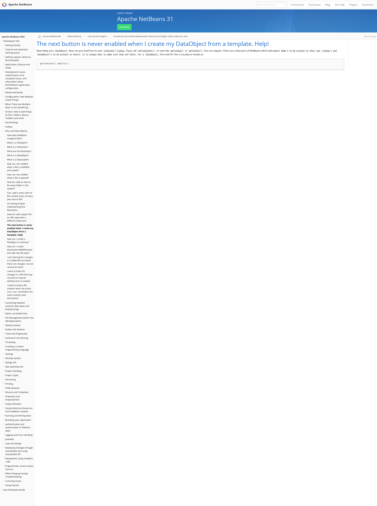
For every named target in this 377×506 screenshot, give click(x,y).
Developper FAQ (11, 41)
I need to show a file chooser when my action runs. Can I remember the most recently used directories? (20, 292)
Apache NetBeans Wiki (13, 36)
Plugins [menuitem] (353, 4)
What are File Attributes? (19, 151)
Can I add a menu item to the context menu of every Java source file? (20, 196)
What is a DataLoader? (18, 159)
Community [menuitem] (297, 4)
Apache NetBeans (20, 4)
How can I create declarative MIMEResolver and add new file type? (20, 249)
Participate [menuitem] (315, 4)
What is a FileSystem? (17, 147)
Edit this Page (370, 36)
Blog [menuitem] (327, 4)
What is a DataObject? (18, 155)
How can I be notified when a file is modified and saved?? (18, 167)
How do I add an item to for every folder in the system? (19, 185)
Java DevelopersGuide (14, 489)
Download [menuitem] (367, 4)
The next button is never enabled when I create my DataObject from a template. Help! (151, 36)
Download (124, 27)
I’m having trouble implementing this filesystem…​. (16, 206)
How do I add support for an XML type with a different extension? (19, 217)
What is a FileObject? (17, 142)
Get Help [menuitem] (340, 4)
